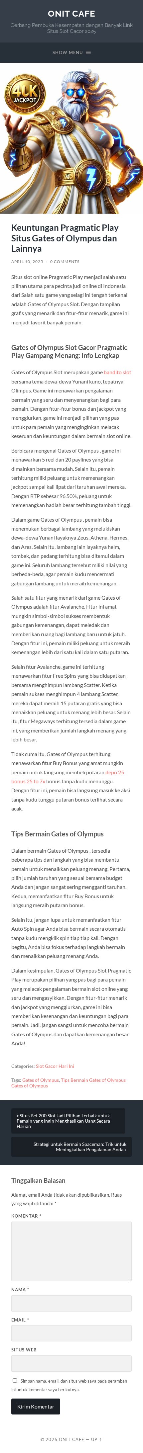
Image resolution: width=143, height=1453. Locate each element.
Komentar (26, 1216)
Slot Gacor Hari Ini (55, 1066)
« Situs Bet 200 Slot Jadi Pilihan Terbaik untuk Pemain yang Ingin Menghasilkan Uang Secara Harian (63, 1121)
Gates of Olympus (40, 1080)
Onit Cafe (71, 13)
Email (20, 1320)
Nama (20, 1289)
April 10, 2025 (27, 261)
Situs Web (24, 1349)
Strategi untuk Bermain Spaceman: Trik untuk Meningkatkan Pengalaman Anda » (80, 1147)
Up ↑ (96, 1439)
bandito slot (117, 372)
